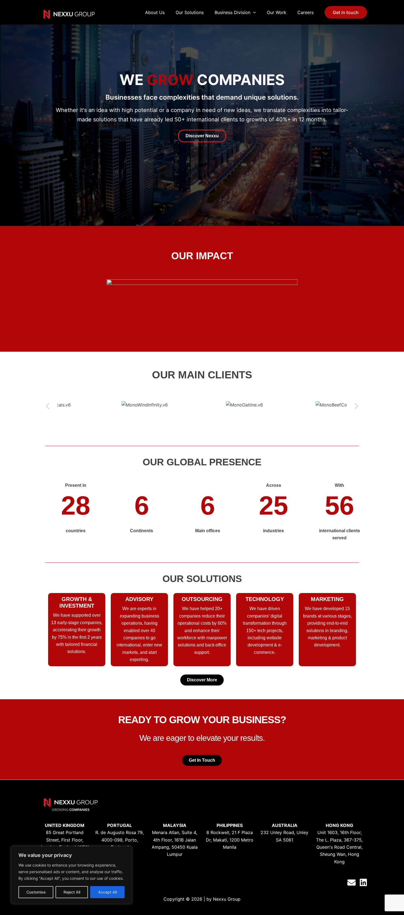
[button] (47, 406)
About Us (155, 12)
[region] (71, 875)
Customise (36, 892)
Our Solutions (190, 12)
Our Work (276, 12)
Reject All (71, 892)
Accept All (107, 892)
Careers (305, 12)
